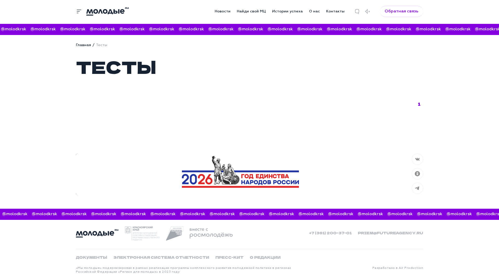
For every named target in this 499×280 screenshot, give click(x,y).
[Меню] (79, 11)
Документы (91, 257)
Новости (223, 11)
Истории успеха (287, 11)
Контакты (335, 11)
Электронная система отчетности (161, 257)
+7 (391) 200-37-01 (330, 232)
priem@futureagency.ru (390, 232)
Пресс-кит (229, 257)
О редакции (265, 257)
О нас (314, 11)
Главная (83, 45)
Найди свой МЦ (251, 11)
